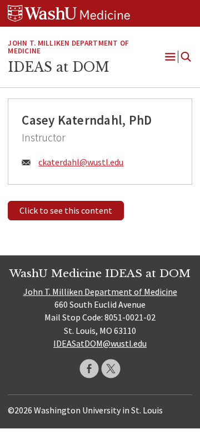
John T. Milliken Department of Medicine (68, 47)
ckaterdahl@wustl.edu (80, 161)
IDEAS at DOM (58, 67)
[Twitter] (111, 368)
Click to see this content (65, 210)
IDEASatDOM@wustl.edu (100, 343)
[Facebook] (89, 368)
